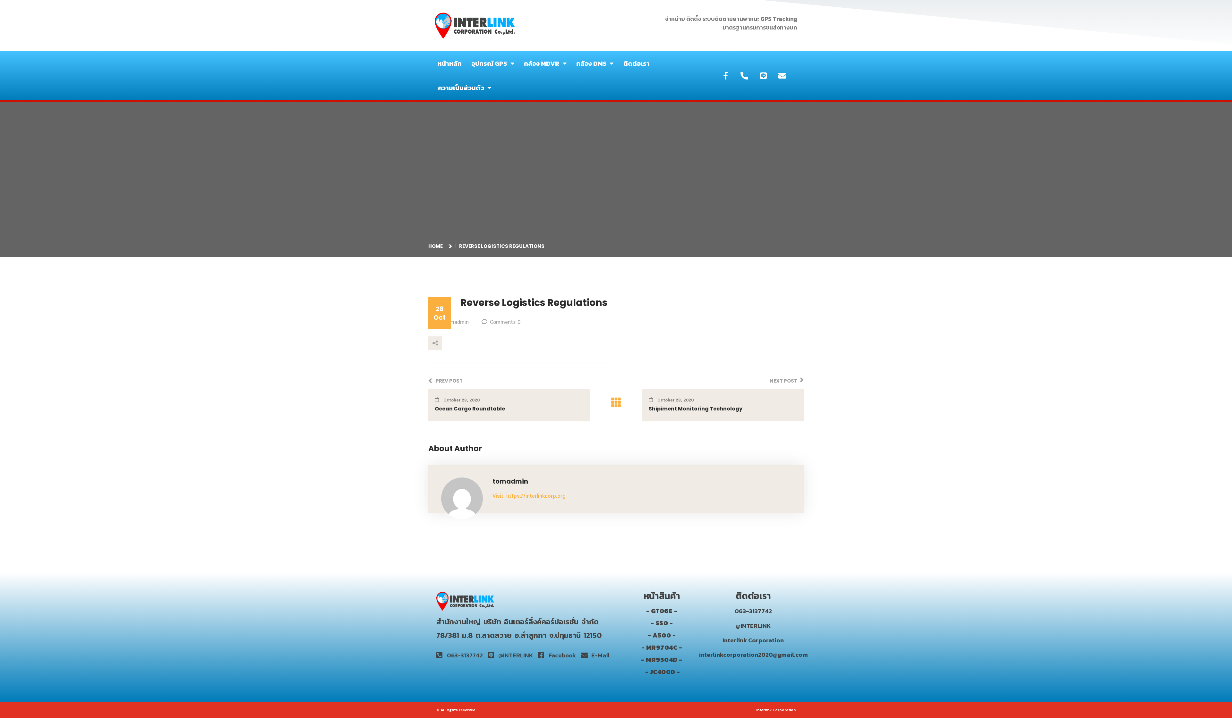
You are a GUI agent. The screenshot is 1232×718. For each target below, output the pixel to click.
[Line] (763, 75)
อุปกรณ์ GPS (489, 63)
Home (436, 246)
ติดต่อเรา (636, 63)
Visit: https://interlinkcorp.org (529, 496)
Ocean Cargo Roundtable (470, 408)
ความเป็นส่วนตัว (461, 88)
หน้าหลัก (450, 63)
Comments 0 (505, 322)
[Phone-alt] (744, 75)
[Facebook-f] (725, 75)
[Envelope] (782, 75)
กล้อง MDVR (542, 63)
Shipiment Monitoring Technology (695, 408)
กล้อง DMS (591, 63)
